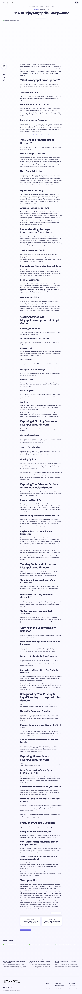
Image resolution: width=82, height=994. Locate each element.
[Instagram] (9, 987)
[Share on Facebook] (3, 74)
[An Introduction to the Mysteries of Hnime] (67, 950)
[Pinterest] (11, 987)
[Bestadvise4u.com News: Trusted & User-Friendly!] (15, 950)
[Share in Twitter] (3, 71)
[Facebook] (4, 987)
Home (29, 6)
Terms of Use (72, 983)
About (47, 983)
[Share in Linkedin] (3, 77)
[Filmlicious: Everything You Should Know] (41, 950)
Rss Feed (48, 988)
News (47, 985)
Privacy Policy (72, 985)
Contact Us (58, 988)
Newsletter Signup (59, 985)
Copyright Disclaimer (74, 988)
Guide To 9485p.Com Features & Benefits (41, 135)
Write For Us (58, 983)
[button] (4, 2)
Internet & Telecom (35, 6)
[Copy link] (3, 80)
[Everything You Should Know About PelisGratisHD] (30, 921)
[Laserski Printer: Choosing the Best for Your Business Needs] (52, 921)
